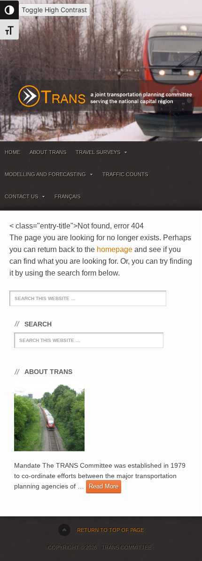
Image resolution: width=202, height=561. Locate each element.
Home (12, 152)
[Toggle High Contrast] (9, 10)
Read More (103, 486)
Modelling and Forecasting (43, 175)
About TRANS (48, 152)
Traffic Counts (125, 174)
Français (67, 196)
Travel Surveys (95, 153)
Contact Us (19, 198)
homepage (114, 249)
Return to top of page (110, 530)
